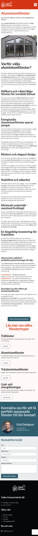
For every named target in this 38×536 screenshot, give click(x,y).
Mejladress (3, 457)
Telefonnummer (4, 451)
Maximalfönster (6, 275)
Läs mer (5, 346)
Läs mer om (6, 397)
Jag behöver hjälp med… (6, 463)
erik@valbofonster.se (23, 430)
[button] (35, 4)
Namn (2, 445)
